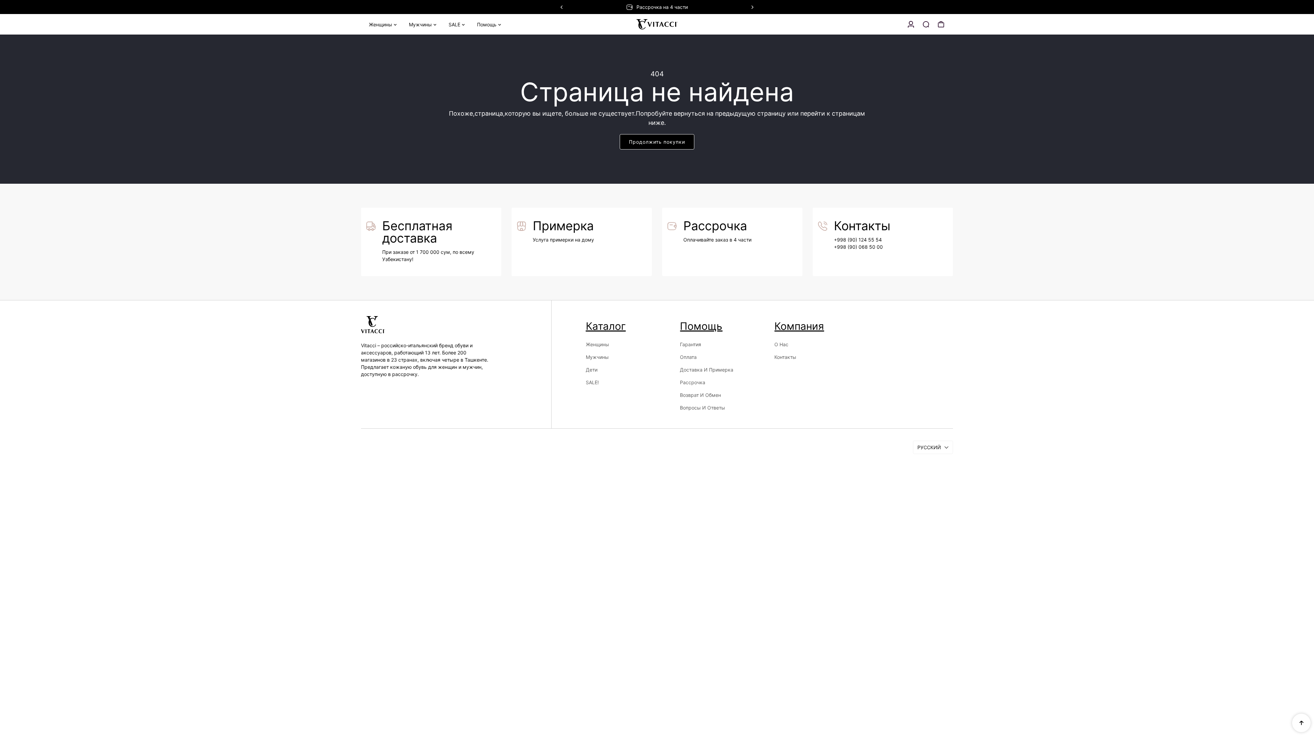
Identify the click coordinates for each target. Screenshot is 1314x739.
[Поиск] (926, 24)
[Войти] (911, 24)
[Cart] (941, 24)
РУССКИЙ (929, 447)
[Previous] (562, 7)
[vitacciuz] (657, 24)
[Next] (752, 7)
